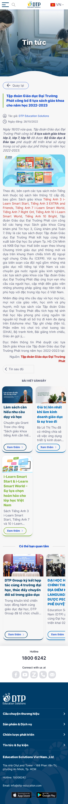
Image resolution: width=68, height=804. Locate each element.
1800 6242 (34, 658)
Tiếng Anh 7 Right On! (18, 212)
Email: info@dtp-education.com (22, 785)
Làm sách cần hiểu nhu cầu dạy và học (15, 412)
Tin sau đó (16, 369)
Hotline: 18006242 (14, 777)
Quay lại (18, 85)
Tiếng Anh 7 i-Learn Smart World (39, 208)
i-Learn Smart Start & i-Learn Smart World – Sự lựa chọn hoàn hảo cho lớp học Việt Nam (16, 491)
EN (59, 15)
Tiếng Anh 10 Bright (41, 216)
